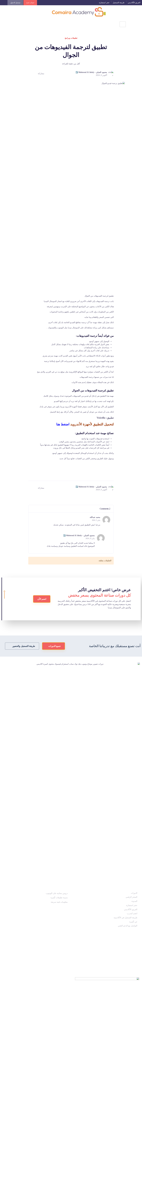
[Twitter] (110, 950)
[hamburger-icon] (123, 24)
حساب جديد (30, 3)
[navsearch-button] (5, 23)
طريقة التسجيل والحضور (23, 646)
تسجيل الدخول (15, 3)
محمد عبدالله (95, 517)
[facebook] (117, 950)
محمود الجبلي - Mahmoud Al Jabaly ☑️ (79, 535)
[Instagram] (137, 950)
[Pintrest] (130, 950)
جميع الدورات (54, 646)
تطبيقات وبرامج (71, 38)
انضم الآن (41, 599)
